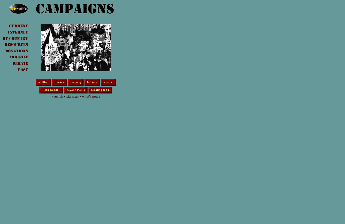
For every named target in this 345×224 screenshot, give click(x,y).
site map (72, 96)
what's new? (91, 96)
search (58, 96)
